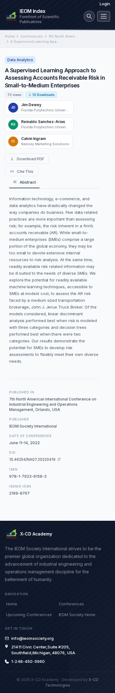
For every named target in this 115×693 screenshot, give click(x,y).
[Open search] (89, 16)
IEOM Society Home (77, 614)
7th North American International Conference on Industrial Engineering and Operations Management (63, 36)
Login (105, 3)
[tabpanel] (53, 279)
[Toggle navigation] (103, 16)
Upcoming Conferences (29, 614)
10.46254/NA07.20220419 (32, 459)
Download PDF (30, 158)
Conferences (31, 36)
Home (10, 36)
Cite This (25, 171)
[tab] (24, 182)
